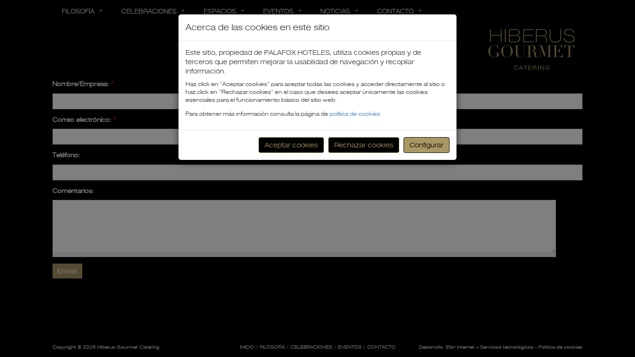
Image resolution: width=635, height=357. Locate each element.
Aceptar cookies (291, 145)
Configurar (426, 145)
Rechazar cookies (363, 145)
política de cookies (355, 114)
